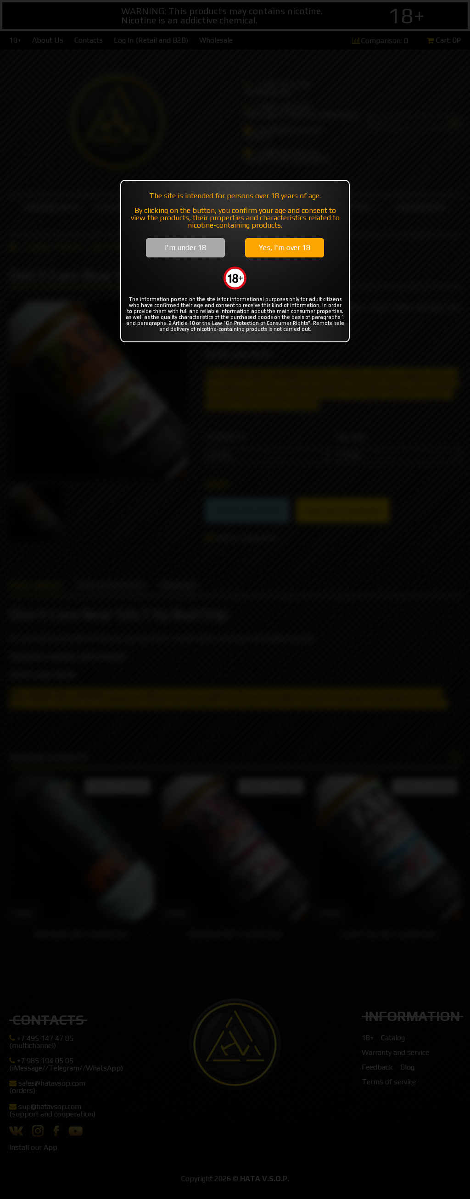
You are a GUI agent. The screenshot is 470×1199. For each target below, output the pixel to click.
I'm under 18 (185, 247)
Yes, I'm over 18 (284, 247)
